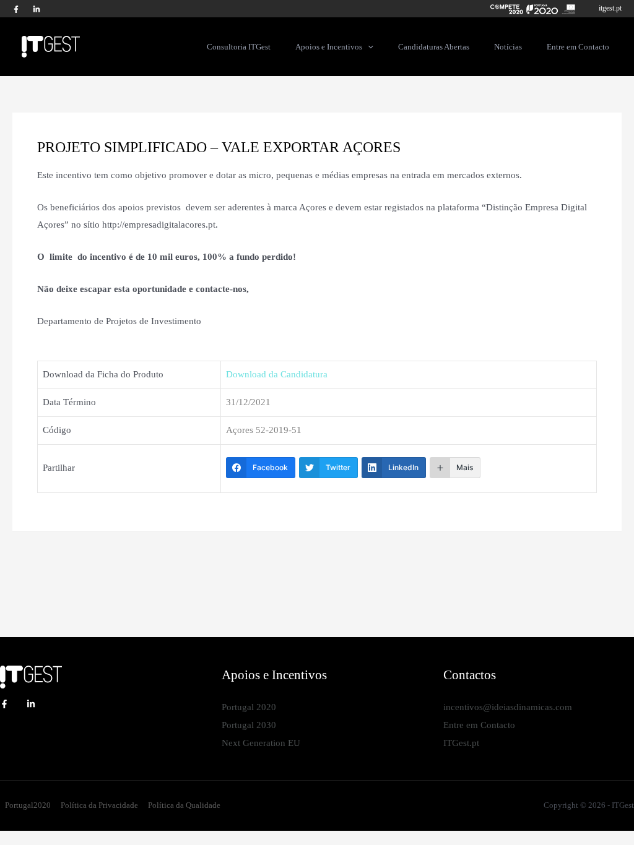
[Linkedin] (31, 704)
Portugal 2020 (249, 707)
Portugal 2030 (249, 725)
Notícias (508, 46)
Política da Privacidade (99, 805)
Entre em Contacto (578, 46)
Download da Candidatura (277, 374)
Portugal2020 (28, 805)
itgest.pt (610, 8)
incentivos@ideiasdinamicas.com (507, 707)
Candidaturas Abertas (433, 46)
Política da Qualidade (184, 805)
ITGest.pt (461, 743)
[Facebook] (16, 9)
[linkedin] (36, 9)
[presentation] (367, 46)
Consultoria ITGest (239, 46)
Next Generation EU (261, 743)
